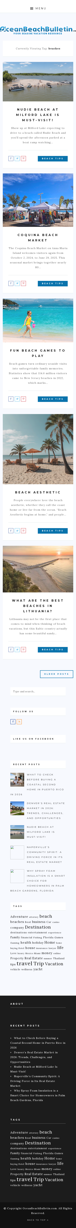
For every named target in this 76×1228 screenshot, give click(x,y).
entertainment (37, 932)
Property (17, 958)
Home (49, 942)
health (25, 943)
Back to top (37, 1220)
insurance (42, 948)
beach (45, 916)
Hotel (21, 948)
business (39, 922)
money (47, 953)
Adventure (19, 916)
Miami (37, 953)
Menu (40, 8)
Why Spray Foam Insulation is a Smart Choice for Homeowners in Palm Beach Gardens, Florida (37, 1095)
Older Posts (56, 674)
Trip (38, 963)
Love (13, 953)
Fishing (37, 937)
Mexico (29, 953)
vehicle (15, 969)
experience (54, 932)
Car (48, 922)
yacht (38, 969)
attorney (34, 917)
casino (55, 922)
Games (58, 937)
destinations (18, 932)
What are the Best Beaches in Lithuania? (38, 606)
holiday (38, 942)
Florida (48, 937)
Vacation (54, 963)
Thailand (59, 958)
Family (15, 937)
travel (24, 963)
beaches (17, 922)
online (57, 953)
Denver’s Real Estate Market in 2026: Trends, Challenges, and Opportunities (34, 1057)
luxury (21, 953)
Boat (28, 922)
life (60, 947)
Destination (38, 927)
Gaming (15, 942)
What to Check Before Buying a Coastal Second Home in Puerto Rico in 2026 (37, 1042)
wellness (26, 969)
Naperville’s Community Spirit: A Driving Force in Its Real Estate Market (35, 1081)
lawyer (52, 948)
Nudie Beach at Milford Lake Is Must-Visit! (38, 115)
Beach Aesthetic (38, 492)
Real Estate (34, 958)
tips (13, 964)
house (30, 948)
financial (26, 937)
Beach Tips (53, 158)
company (17, 927)
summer (48, 958)
